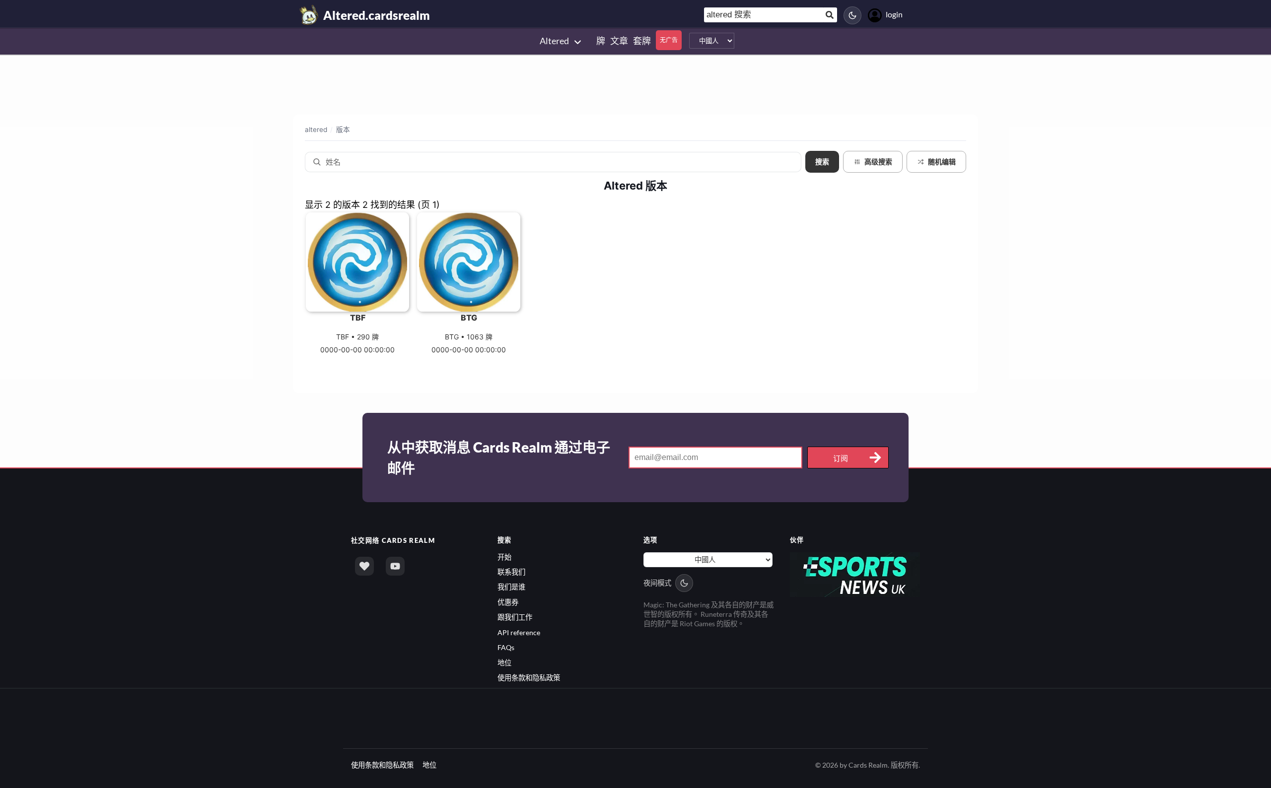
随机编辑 (942, 161)
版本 (343, 129)
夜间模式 (657, 583)
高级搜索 (878, 162)
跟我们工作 (514, 617)
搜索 (822, 162)
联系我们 (511, 572)
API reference (518, 632)
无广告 (669, 40)
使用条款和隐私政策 (528, 677)
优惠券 (507, 602)
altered (316, 129)
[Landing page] (309, 15)
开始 (504, 557)
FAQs (505, 647)
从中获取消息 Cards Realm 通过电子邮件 (498, 457)
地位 (504, 662)
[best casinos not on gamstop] (855, 573)
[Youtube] (395, 566)
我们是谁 (511, 587)
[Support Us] (364, 566)
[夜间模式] (852, 15)
